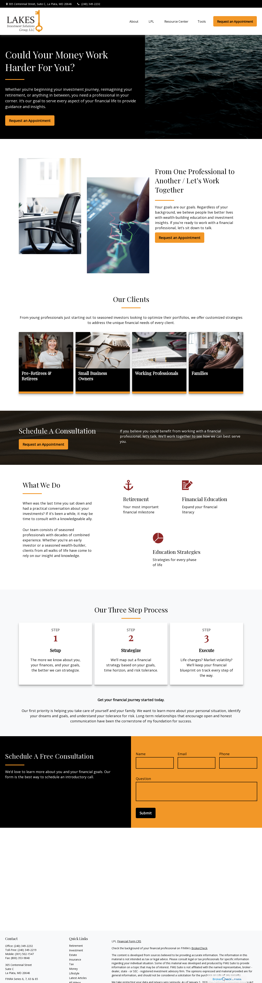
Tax (71, 964)
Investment (76, 950)
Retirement (76, 945)
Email (182, 754)
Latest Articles (78, 978)
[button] (134, 21)
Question (143, 778)
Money (73, 969)
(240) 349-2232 (90, 4)
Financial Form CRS (129, 941)
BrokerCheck (199, 948)
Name (141, 754)
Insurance (75, 959)
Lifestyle (74, 973)
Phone (224, 754)
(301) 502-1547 (24, 954)
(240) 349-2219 (27, 950)
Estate (73, 955)
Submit (146, 813)
